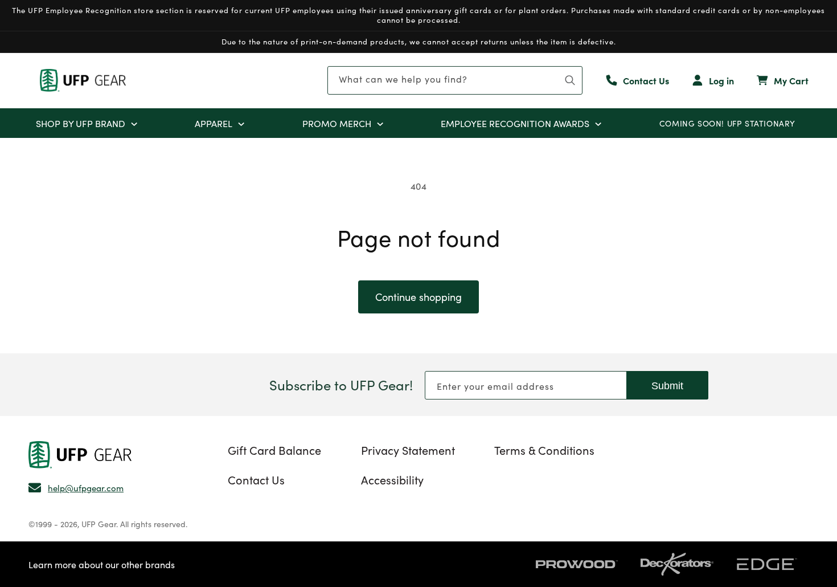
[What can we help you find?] (569, 80)
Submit (667, 386)
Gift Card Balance (274, 450)
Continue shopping (418, 297)
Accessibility (392, 479)
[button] (134, 123)
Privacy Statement (408, 450)
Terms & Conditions (544, 450)
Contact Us (256, 479)
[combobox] (454, 80)
